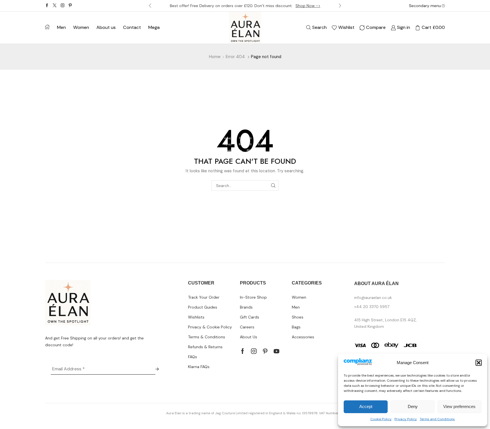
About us (106, 27)
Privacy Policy (405, 419)
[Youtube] (276, 351)
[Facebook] (47, 5)
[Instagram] (62, 5)
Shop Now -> (307, 5)
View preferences (459, 406)
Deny (413, 406)
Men (61, 27)
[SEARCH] (273, 185)
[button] (478, 363)
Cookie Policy (381, 419)
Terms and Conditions (437, 419)
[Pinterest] (70, 5)
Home (215, 57)
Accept (365, 406)
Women (81, 27)
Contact (132, 27)
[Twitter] (54, 5)
